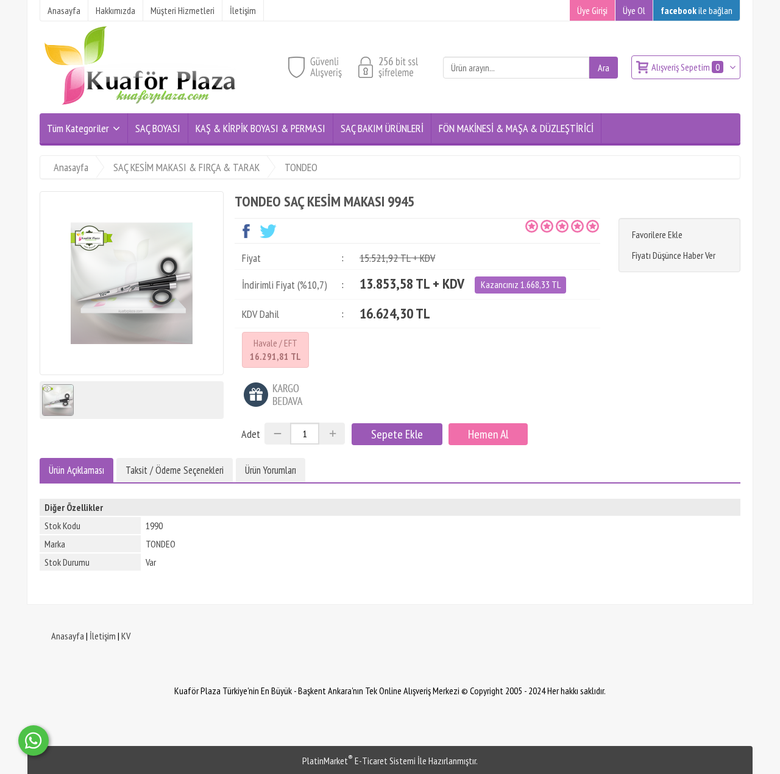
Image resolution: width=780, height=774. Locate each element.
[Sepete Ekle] (397, 434)
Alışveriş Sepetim (685, 67)
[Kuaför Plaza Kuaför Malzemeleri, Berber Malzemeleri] (140, 106)
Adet (250, 434)
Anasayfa (67, 636)
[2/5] (539, 226)
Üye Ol (634, 10)
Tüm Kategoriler (78, 128)
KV (125, 636)
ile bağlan (696, 10)
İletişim (103, 636)
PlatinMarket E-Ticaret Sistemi (359, 761)
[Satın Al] (488, 434)
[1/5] (531, 226)
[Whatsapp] (33, 740)
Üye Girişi (592, 10)
